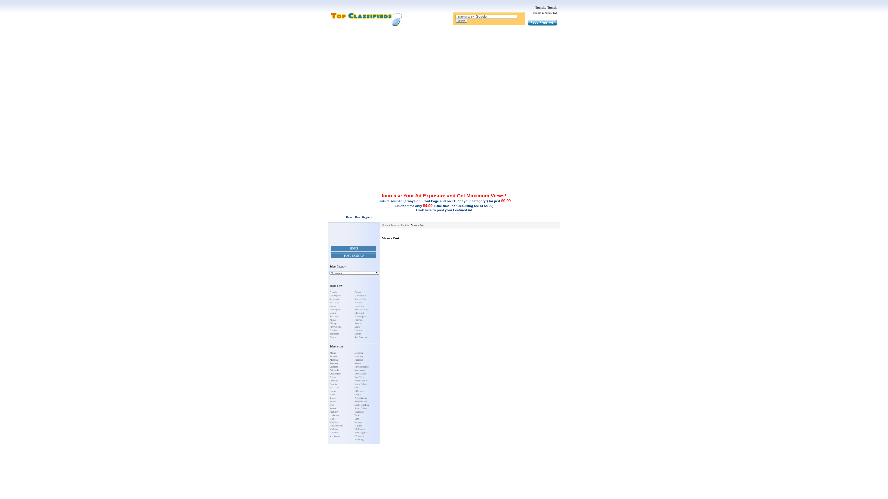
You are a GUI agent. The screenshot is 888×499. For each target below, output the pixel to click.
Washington (335, 309)
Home (354, 248)
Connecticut (335, 373)
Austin (358, 323)
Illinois (333, 398)
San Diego (334, 302)
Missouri (359, 353)
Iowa (332, 405)
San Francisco (361, 337)
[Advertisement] (444, 63)
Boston (333, 337)
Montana (359, 356)
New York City (362, 309)
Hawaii (333, 391)
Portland (333, 330)
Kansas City (360, 299)
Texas (357, 415)
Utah (357, 418)
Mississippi (335, 436)
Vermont (358, 422)
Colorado (334, 366)
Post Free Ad (354, 255)
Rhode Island (361, 401)
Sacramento (335, 299)
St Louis (359, 302)
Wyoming (359, 439)
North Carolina (361, 380)
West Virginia (361, 432)
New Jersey (360, 370)
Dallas (357, 327)
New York (359, 377)
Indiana (333, 401)
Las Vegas (359, 306)
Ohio (357, 387)
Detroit (358, 292)
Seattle (358, 333)
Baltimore (334, 333)
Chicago (333, 323)
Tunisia (395, 225)
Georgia (333, 384)
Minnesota (334, 432)
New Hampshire (362, 366)
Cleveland (359, 313)
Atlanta (333, 320)
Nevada (358, 363)
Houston (358, 330)
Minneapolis (360, 295)
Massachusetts (336, 425)
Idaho (332, 394)
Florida (333, 377)
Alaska (333, 353)
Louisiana (334, 415)
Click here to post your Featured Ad (444, 210)
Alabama (334, 360)
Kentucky (334, 412)
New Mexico (360, 373)
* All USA (334, 387)
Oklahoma (359, 391)
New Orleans (335, 327)
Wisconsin (359, 436)
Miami (333, 313)
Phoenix (333, 292)
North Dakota (361, 384)
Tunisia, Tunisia (546, 7)
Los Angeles (335, 295)
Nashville (359, 320)
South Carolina (362, 405)
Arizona (333, 356)
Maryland (334, 422)
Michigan (334, 429)
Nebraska (359, 360)
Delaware (334, 380)
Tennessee (359, 412)
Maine (332, 418)
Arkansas (334, 363)
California (334, 370)
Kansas (333, 408)
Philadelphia (360, 316)
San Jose (334, 316)
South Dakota (361, 408)
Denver (333, 306)
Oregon (358, 394)
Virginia (358, 425)
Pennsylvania (361, 398)
